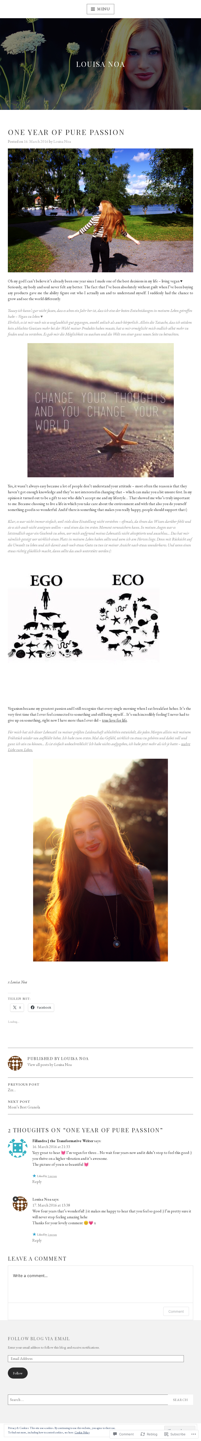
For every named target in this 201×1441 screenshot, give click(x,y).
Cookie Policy (82, 1432)
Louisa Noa (100, 64)
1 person (52, 1176)
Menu (103, 9)
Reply (37, 1181)
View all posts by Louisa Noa (49, 1064)
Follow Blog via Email (39, 1338)
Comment (176, 1311)
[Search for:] (100, 1400)
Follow (18, 1373)
